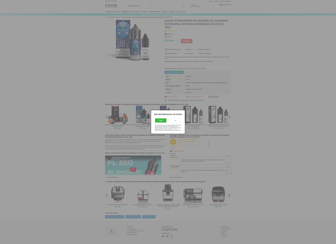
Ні (175, 120)
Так (161, 120)
